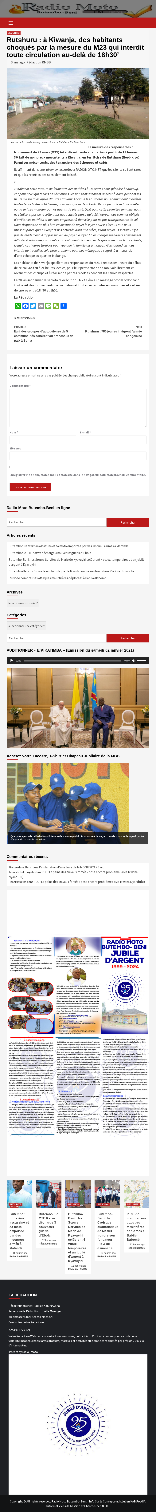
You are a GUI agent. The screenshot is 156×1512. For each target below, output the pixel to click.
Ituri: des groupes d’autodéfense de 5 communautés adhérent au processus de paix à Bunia (43, 333)
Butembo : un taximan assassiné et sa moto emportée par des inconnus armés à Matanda (69, 546)
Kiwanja (25, 318)
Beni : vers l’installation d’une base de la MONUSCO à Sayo (65, 867)
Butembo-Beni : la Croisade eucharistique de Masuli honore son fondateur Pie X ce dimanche (72, 571)
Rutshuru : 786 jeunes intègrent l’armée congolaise (113, 331)
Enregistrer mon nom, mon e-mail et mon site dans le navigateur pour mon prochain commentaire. (78, 475)
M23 (32, 318)
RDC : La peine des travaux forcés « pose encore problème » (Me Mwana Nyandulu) (89, 882)
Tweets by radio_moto (23, 1352)
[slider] (142, 660)
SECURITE (13, 33)
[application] (78, 660)
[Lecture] (12, 660)
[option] (78, 803)
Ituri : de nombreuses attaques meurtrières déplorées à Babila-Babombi (58, 578)
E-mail (85, 432)
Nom (14, 432)
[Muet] (134, 660)
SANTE (43, 1204)
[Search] (145, 23)
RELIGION (73, 1204)
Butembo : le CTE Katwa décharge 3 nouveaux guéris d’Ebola (50, 553)
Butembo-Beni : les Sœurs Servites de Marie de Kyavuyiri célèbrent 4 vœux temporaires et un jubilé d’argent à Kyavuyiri (77, 562)
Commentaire (20, 386)
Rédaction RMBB (38, 62)
